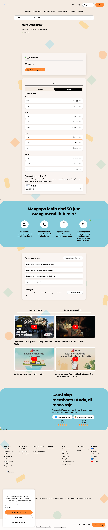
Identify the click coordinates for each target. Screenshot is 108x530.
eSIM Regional (8, 456)
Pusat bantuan (37, 448)
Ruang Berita (65, 459)
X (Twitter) (96, 453)
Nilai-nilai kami (66, 453)
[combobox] (54, 17)
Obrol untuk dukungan (39, 451)
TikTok (95, 456)
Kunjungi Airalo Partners (81, 449)
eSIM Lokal (34, 29)
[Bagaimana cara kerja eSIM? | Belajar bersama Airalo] (34, 327)
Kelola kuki (63, 498)
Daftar (99, 5)
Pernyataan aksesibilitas (84, 498)
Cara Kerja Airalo (49, 11)
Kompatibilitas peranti (24, 453)
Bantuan (80, 11)
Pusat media (65, 456)
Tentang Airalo (62, 11)
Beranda (27, 11)
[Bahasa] (73, 5)
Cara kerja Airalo (23, 451)
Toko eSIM (36, 11)
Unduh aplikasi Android (85, 417)
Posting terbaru (52, 448)
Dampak (64, 451)
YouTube (95, 461)
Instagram (96, 451)
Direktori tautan (71, 498)
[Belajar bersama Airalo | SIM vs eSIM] (34, 359)
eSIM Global (7, 453)
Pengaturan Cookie (18, 522)
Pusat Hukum (54, 498)
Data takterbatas (8, 451)
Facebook (96, 448)
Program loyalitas (8, 466)
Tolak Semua (18, 517)
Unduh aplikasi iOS (64, 417)
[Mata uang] (79, 5)
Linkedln (95, 459)
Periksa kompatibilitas (36, 70)
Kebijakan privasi (45, 498)
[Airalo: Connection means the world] (75, 327)
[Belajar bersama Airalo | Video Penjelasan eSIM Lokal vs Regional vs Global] (75, 359)
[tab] (54, 84)
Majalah (72, 11)
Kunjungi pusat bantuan (73, 258)
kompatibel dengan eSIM (43, 527)
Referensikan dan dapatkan (8, 462)
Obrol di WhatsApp (75, 292)
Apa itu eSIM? (22, 448)
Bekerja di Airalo (66, 464)
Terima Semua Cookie (18, 512)
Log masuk (88, 5)
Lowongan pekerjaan (67, 461)
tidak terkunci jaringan (60, 527)
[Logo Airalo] (9, 5)
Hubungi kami (36, 453)
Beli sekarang (98, 525)
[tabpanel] (54, 129)
